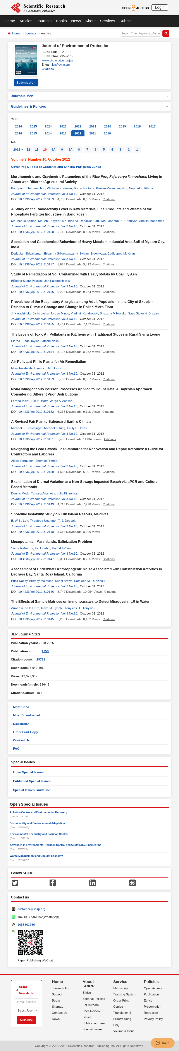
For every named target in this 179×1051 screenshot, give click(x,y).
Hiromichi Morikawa (47, 368)
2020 (107, 126)
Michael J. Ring (54, 428)
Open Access (153, 988)
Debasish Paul (90, 220)
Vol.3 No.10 (69, 193)
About (90, 21)
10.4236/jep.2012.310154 (36, 351)
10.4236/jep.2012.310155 (36, 324)
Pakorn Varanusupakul (111, 188)
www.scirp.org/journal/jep (57, 60)
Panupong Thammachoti (28, 188)
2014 (48, 133)
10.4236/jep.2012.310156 (36, 292)
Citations (48, 69)
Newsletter (21, 723)
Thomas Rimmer (47, 460)
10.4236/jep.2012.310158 (36, 232)
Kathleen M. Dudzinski (89, 580)
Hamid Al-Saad (62, 548)
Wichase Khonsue (59, 188)
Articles (25, 21)
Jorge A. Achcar (61, 400)
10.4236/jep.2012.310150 (36, 472)
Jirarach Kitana (84, 188)
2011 (92, 133)
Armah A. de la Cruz (25, 608)
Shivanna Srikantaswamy (60, 253)
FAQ (16, 748)
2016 (18, 133)
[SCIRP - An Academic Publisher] (38, 7)
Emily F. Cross (77, 428)
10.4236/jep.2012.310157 (36, 264)
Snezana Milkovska (113, 313)
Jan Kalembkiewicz (57, 280)
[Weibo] (132, 882)
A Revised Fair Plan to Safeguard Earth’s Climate (51, 421)
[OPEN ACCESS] (135, 7)
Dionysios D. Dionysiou (79, 608)
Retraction (151, 1012)
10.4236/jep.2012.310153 (36, 379)
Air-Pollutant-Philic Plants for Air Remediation (48, 361)
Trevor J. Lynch (51, 608)
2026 (18, 126)
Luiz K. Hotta (39, 400)
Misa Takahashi (22, 368)
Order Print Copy (25, 732)
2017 (152, 126)
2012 (77, 133)
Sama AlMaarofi (22, 548)
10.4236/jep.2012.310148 (36, 531)
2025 (33, 126)
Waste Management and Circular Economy (36, 855)
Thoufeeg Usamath (43, 520)
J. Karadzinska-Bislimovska (30, 313)
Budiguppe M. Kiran (121, 253)
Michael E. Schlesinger (26, 428)
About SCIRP (89, 984)
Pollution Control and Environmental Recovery (38, 812)
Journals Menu (23, 96)
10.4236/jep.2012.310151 (36, 439)
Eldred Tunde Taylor (25, 341)
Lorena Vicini (20, 400)
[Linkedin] (92, 882)
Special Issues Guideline (31, 790)
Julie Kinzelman (68, 493)
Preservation (152, 1006)
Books (61, 21)
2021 (92, 126)
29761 (40, 659)
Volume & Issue (124, 1031)
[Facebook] (53, 882)
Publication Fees (94, 1023)
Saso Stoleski (137, 313)
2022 (77, 126)
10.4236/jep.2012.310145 (36, 619)
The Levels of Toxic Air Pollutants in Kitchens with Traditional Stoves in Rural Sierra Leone (85, 334)
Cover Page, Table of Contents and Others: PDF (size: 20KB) (56, 166)
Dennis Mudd (20, 493)
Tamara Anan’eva (43, 493)
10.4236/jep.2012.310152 (36, 411)
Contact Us (21, 740)
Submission (26, 82)
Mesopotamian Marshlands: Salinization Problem (51, 541)
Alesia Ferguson (22, 460)
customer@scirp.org (31, 909)
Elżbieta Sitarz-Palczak (27, 280)
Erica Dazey (19, 580)
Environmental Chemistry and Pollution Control (39, 834)
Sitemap (57, 1006)
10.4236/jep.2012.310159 (36, 199)
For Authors (91, 1005)
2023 (63, 126)
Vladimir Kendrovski (84, 313)
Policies (151, 982)
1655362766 (26, 924)
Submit (125, 21)
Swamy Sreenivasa (92, 253)
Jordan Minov (59, 313)
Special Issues (92, 1029)
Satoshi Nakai (49, 341)
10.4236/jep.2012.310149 (36, 504)
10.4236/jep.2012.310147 (36, 559)
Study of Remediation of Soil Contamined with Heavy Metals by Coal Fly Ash (74, 274)
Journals (44, 21)
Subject (57, 994)
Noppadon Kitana (141, 188)
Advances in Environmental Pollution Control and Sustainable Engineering (55, 845)
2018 (137, 126)
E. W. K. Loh (19, 520)
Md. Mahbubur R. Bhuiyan (119, 220)
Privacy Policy (153, 1018)
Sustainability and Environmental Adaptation (37, 823)
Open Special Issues (28, 772)
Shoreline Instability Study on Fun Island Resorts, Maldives (59, 514)
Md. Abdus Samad (23, 220)
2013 (63, 133)
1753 (45, 651)
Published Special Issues (32, 781)
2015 (33, 133)
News (76, 21)
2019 (122, 126)
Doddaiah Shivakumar (26, 253)
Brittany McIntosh (41, 580)
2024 (48, 126)
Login (160, 7)
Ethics (87, 992)
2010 (107, 133)
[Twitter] (15, 882)
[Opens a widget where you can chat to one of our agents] (163, 1043)
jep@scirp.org (61, 64)
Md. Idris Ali (70, 220)
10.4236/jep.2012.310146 (36, 591)
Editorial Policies (94, 998)
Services (107, 21)
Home (10, 21)
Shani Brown (63, 580)
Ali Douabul (42, 548)
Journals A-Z (60, 988)
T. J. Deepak (67, 520)
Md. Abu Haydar (49, 220)
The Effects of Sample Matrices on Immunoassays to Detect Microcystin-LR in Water (80, 601)
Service (120, 982)
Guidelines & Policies (28, 106)
